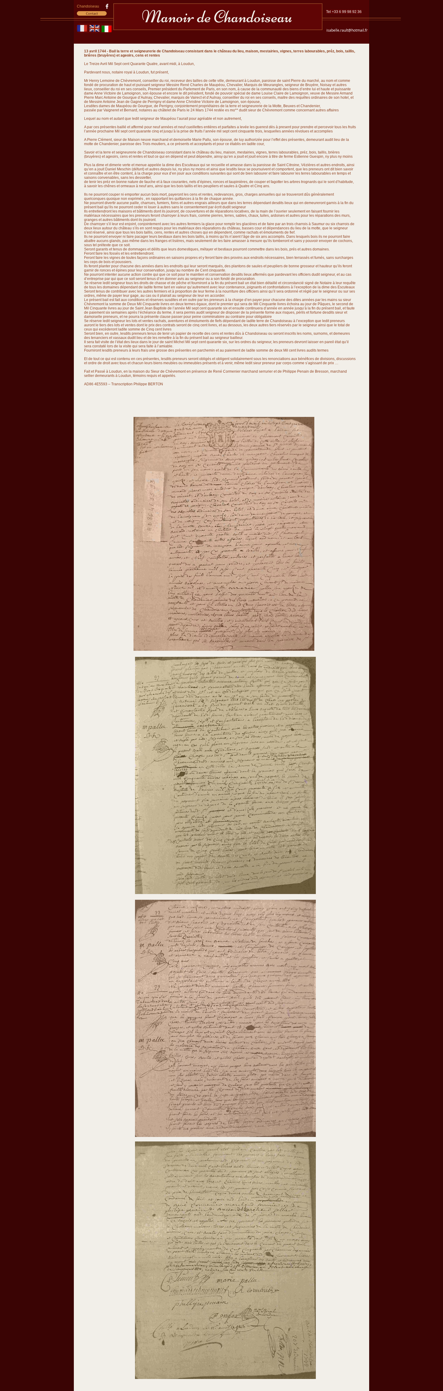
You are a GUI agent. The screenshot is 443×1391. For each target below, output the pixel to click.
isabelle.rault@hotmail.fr (347, 30)
